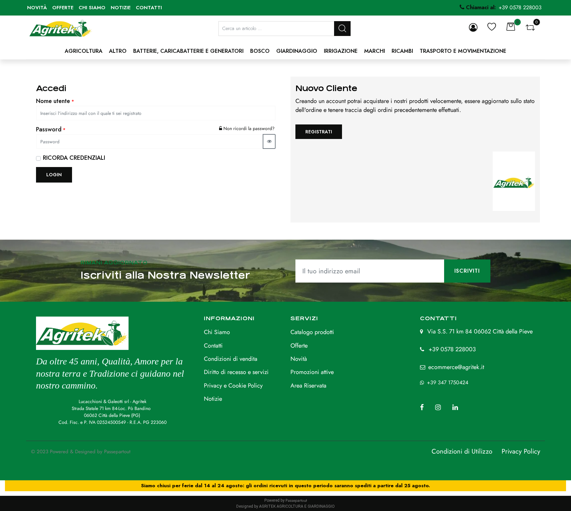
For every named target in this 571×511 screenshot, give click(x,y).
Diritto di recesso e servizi (236, 372)
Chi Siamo (217, 332)
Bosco (260, 51)
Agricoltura (83, 51)
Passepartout (117, 451)
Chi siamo (92, 7)
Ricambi (402, 51)
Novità (37, 7)
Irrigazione (341, 51)
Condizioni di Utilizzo (462, 451)
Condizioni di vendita (230, 359)
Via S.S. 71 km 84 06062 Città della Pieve (480, 331)
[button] (342, 28)
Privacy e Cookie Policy (233, 385)
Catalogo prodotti (312, 332)
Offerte (62, 7)
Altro (118, 51)
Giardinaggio (296, 51)
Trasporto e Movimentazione (463, 51)
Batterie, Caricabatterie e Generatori (188, 51)
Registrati (318, 131)
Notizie (121, 7)
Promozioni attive (312, 372)
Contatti (149, 7)
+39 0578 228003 (452, 349)
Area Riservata (308, 385)
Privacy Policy (521, 451)
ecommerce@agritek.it (456, 367)
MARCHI (374, 51)
